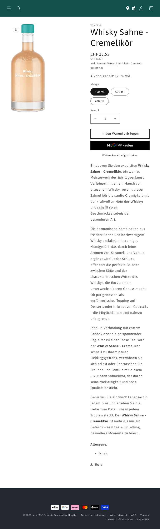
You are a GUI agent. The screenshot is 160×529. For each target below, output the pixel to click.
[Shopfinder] (128, 8)
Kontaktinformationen (120, 519)
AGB (133, 515)
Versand (112, 63)
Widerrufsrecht (118, 515)
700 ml (99, 101)
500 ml (120, 91)
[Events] (134, 8)
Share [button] (99, 464)
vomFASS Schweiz (43, 515)
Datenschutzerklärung (93, 515)
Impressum (143, 519)
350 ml (99, 91)
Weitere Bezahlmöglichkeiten (120, 155)
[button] (8, 8)
